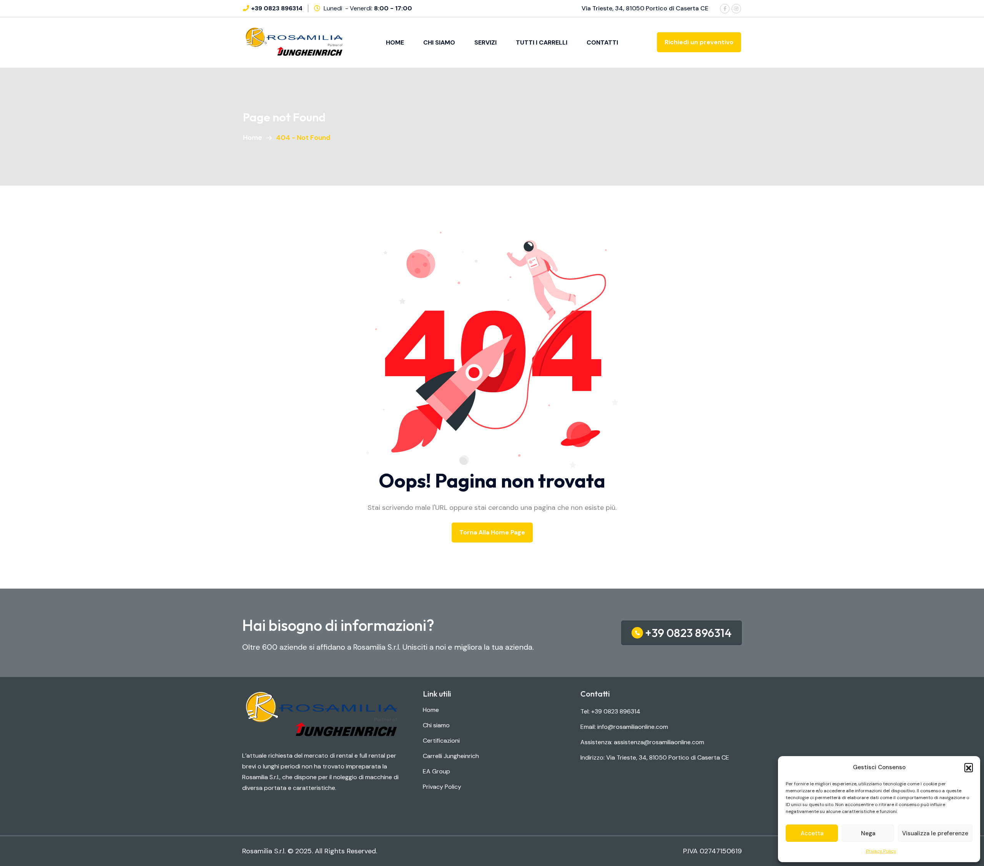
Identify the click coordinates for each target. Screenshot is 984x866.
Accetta (812, 833)
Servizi (485, 42)
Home (395, 42)
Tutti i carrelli (541, 42)
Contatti (602, 42)
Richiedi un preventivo (699, 42)
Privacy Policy (881, 851)
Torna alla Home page (492, 532)
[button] (968, 767)
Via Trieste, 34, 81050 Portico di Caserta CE (645, 8)
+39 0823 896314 (277, 8)
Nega (868, 833)
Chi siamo (439, 42)
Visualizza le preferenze (935, 833)
